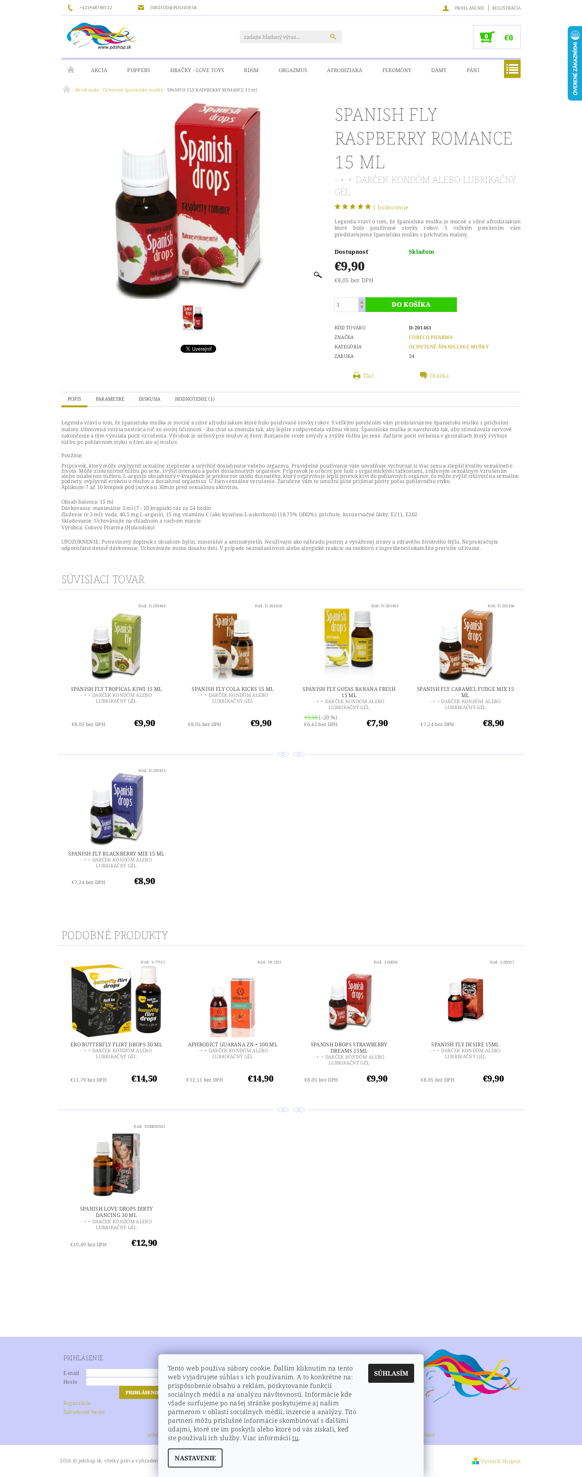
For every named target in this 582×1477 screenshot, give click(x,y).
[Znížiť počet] (361, 308)
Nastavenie (195, 1458)
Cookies (425, 1435)
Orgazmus (293, 70)
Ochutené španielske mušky (449, 346)
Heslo (70, 1381)
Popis (75, 398)
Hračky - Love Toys (197, 70)
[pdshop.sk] (101, 35)
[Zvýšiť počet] (361, 301)
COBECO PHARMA (431, 337)
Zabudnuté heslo (84, 1411)
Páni (473, 70)
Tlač (368, 375)
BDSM (251, 70)
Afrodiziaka (345, 70)
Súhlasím (391, 1373)
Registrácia (506, 8)
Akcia (99, 70)
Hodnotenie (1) (195, 398)
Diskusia (150, 398)
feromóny (397, 70)
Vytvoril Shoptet (501, 1461)
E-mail (71, 1372)
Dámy (439, 70)
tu (295, 1437)
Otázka (439, 375)
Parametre (110, 398)
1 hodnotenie (390, 207)
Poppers (138, 70)
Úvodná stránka (71, 70)
